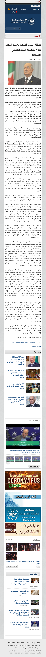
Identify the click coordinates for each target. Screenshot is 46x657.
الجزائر (39, 346)
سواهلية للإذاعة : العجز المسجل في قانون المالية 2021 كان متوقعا (19, 624)
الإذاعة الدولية (36, 645)
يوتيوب (13, 12)
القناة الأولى (29, 643)
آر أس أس (14, 9)
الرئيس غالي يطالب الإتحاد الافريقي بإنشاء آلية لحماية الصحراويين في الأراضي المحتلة (19, 581)
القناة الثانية (20, 643)
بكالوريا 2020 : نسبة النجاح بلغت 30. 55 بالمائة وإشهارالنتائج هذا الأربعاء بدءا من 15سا (19, 613)
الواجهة (38, 643)
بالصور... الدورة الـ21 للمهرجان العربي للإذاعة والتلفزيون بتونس (23, 563)
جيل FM (37, 648)
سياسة (34, 346)
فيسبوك (23, 9)
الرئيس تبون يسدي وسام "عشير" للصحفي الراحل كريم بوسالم (15, 386)
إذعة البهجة (30, 648)
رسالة (13, 342)
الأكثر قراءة (33, 574)
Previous (7, 463)
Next (9, 463)
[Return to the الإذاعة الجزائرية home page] (23, 18)
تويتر (34, 9)
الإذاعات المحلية (19, 648)
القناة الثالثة (11, 643)
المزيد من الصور (12, 567)
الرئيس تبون (32, 342)
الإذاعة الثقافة (13, 645)
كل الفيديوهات (34, 466)
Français (35, 6)
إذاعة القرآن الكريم (25, 645)
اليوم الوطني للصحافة (21, 342)
